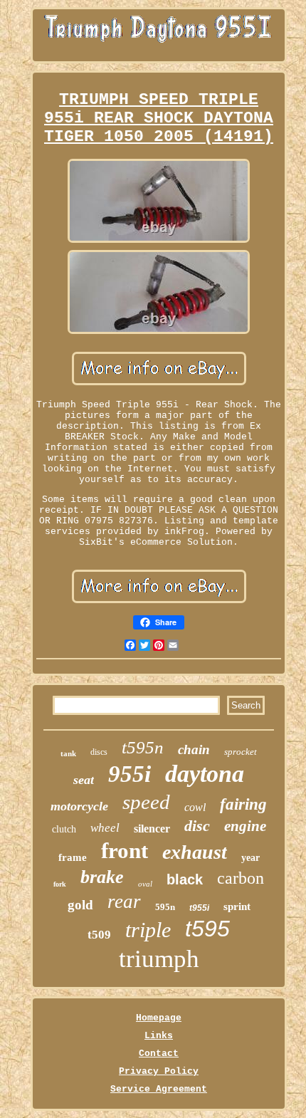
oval (145, 883)
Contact (159, 1053)
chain (194, 749)
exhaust (194, 852)
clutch (64, 829)
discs (98, 752)
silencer (152, 828)
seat (83, 780)
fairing (243, 804)
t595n (143, 747)
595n (165, 907)
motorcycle (79, 806)
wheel (105, 828)
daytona (204, 774)
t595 (207, 928)
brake (102, 877)
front (124, 850)
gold (80, 904)
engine (245, 826)
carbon (240, 878)
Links (158, 1035)
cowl (195, 807)
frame (72, 857)
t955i (199, 908)
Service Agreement (158, 1089)
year (250, 857)
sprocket (240, 751)
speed (146, 801)
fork (59, 884)
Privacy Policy (159, 1071)
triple (148, 929)
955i (129, 774)
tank (68, 753)
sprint (236, 906)
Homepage (158, 1018)
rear (124, 901)
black (185, 879)
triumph (159, 959)
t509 (99, 934)
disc (197, 826)
